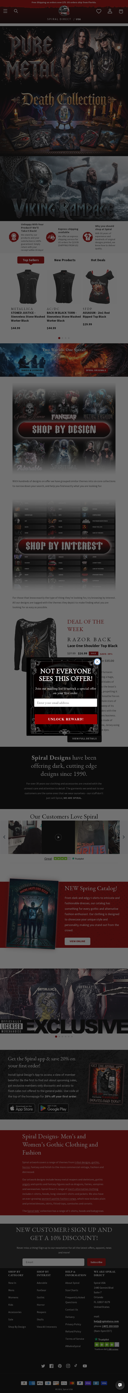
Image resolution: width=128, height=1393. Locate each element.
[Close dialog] (97, 662)
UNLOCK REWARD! (66, 719)
